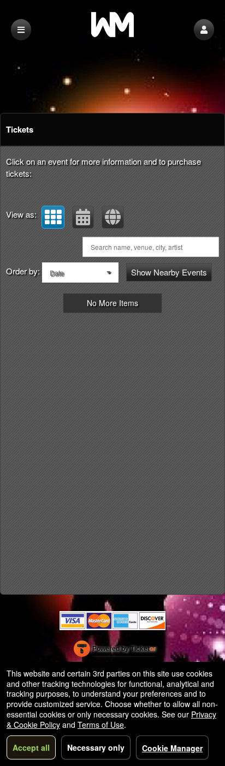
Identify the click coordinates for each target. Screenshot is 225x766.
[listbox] (80, 272)
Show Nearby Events (169, 272)
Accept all (31, 747)
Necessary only (96, 747)
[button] (204, 29)
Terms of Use (101, 724)
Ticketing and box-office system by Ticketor (115, 651)
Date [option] (57, 272)
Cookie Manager (172, 748)
